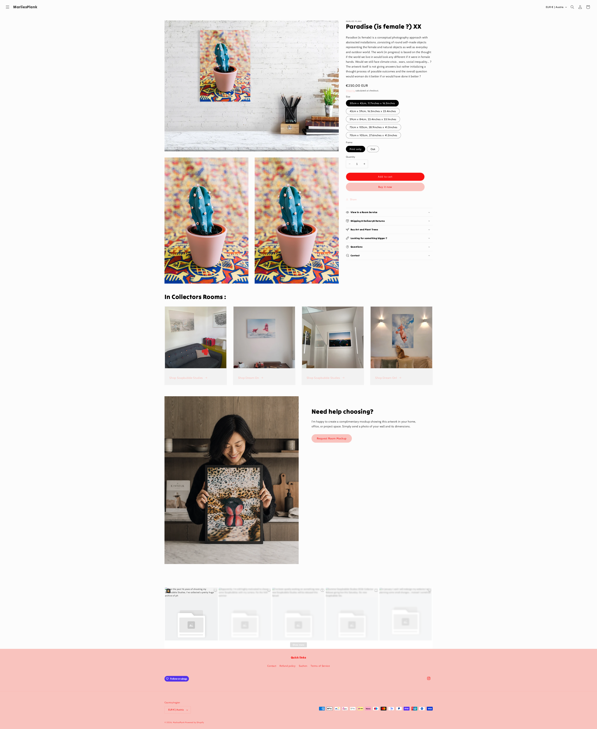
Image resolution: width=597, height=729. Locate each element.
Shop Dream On (248, 378)
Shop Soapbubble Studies (186, 378)
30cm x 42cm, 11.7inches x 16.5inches (372, 103)
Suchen (303, 665)
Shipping (350, 90)
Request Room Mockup (332, 438)
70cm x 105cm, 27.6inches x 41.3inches (373, 135)
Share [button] (353, 199)
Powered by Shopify (194, 722)
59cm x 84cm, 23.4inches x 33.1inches (373, 119)
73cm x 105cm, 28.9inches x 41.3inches (374, 127)
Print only (356, 149)
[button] (8, 7)
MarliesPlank (179, 722)
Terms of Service (320, 665)
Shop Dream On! (386, 378)
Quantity (350, 156)
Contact (271, 665)
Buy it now (385, 186)
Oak (373, 149)
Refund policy (287, 665)
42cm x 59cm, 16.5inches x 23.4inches (373, 111)
